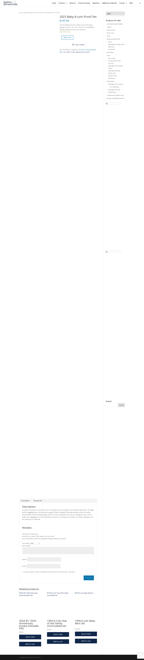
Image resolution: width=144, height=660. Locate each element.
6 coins (73, 52)
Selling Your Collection (109, 3)
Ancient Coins (112, 76)
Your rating (26, 543)
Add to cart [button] (30, 644)
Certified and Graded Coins (115, 95)
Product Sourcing (84, 3)
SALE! (108, 36)
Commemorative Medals (115, 24)
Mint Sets (111, 47)
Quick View (30, 637)
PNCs (110, 42)
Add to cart (67, 37)
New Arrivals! (111, 30)
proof (87, 52)
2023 (68, 52)
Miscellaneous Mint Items (116, 44)
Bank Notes (110, 81)
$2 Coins (111, 63)
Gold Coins (111, 78)
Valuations (95, 3)
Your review (26, 546)
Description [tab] (25, 501)
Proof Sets (40, 13)
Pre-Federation (114, 87)
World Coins (112, 73)
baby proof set (80, 52)
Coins (108, 55)
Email (24, 566)
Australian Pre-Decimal (115, 84)
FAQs (131, 3)
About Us (72, 3)
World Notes (112, 92)
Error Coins (111, 58)
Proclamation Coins (114, 61)
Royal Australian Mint (30, 13)
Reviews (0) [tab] (38, 501)
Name (24, 559)
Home (54, 3)
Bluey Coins (110, 33)
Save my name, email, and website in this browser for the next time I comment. (49, 572)
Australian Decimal (114, 71)
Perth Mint (110, 52)
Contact (122, 3)
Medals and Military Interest (115, 98)
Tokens (109, 27)
